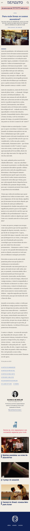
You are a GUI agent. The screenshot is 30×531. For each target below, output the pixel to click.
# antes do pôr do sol (8, 370)
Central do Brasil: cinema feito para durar (15, 503)
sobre (9, 525)
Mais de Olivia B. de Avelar (14, 410)
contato (20, 525)
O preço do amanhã (11, 480)
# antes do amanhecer (8, 367)
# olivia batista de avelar (9, 380)
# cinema (16, 384)
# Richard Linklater (7, 377)
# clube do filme (6, 384)
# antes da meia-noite (8, 374)
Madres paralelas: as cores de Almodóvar (15, 456)
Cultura (15, 13)
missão (14, 525)
